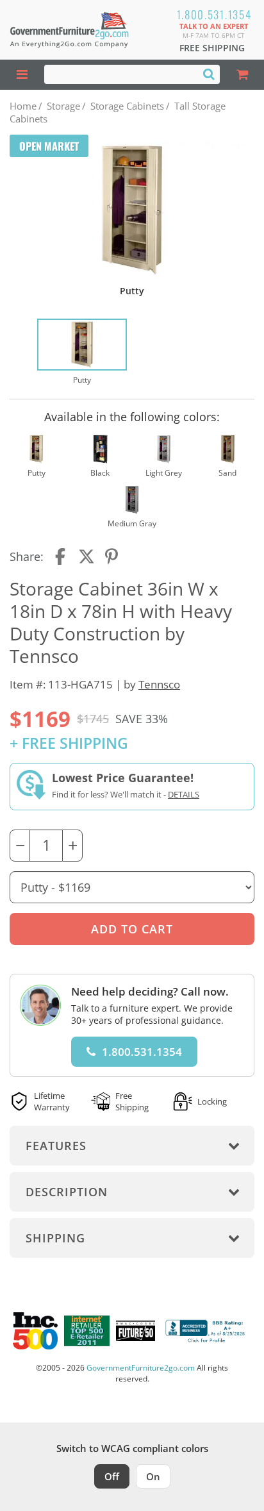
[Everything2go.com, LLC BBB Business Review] (206, 1331)
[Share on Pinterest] (112, 556)
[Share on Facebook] (61, 556)
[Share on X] (86, 556)
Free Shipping (212, 48)
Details (183, 794)
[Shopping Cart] (242, 75)
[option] (82, 352)
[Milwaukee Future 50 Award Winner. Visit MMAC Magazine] (135, 1331)
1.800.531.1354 (214, 14)
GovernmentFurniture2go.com (141, 1367)
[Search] (209, 73)
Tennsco (159, 684)
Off (111, 1476)
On (153, 1476)
